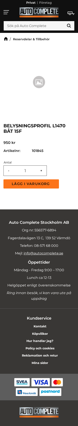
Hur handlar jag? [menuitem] (39, 341)
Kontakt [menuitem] (40, 326)
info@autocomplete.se (43, 253)
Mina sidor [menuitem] (40, 363)
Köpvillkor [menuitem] (40, 334)
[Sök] (68, 26)
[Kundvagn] (71, 13)
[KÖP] (31, 184)
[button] (6, 12)
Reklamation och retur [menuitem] (40, 355)
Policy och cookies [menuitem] (40, 348)
